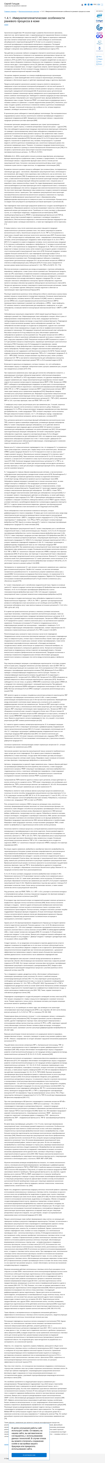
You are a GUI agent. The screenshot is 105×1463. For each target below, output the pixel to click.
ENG (99, 4)
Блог (100, 61)
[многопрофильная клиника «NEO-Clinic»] (99, 16)
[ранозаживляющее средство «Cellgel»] (99, 21)
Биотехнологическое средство (29, 11)
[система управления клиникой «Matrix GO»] (99, 35)
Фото (100, 56)
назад (6, 24)
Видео (100, 59)
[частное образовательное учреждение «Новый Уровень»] (99, 43)
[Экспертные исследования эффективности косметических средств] (99, 27)
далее (6, 1444)
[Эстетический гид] (99, 49)
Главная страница (10, 11)
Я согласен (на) (29, 1455)
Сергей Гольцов (11, 3)
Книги (100, 64)
